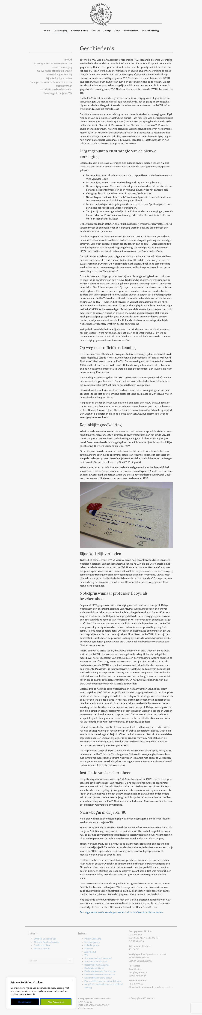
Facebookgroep (92, 942)
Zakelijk (107, 30)
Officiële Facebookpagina (46, 942)
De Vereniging (60, 30)
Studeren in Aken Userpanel (98, 958)
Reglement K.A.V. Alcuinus (97, 964)
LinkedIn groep (91, 945)
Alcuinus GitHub (42, 948)
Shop (117, 30)
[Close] (72, 980)
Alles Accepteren (56, 1001)
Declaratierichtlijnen (94, 968)
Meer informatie (27, 994)
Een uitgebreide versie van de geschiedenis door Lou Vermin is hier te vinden (121, 912)
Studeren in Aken (79, 30)
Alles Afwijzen (24, 1001)
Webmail (88, 948)
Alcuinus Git (90, 951)
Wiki (86, 955)
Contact (96, 30)
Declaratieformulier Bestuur (98, 977)
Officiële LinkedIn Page (45, 938)
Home (47, 30)
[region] (41, 993)
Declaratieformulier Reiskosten (99, 974)
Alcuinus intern (131, 30)
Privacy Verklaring (150, 30)
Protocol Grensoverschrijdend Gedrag (103, 981)
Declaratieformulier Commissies (100, 971)
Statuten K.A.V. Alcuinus (95, 961)
